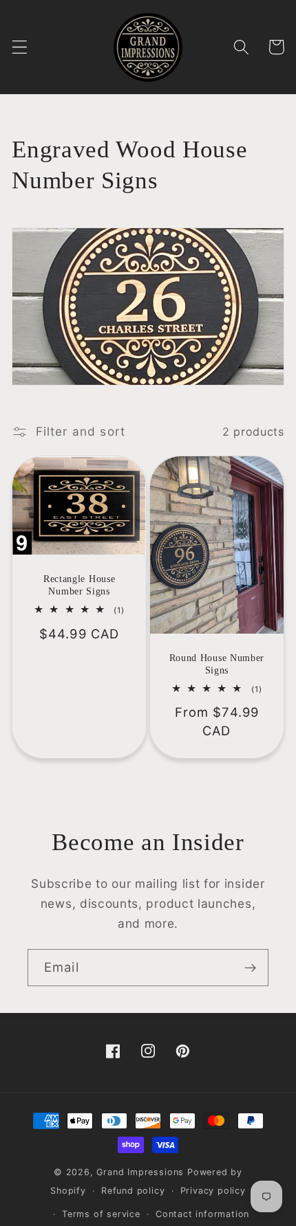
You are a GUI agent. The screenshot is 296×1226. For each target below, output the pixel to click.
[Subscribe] (250, 967)
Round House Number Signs (216, 664)
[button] (19, 47)
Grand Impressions (141, 1172)
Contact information (202, 1214)
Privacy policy (213, 1190)
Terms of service (101, 1214)
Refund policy (133, 1190)
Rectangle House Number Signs (79, 585)
